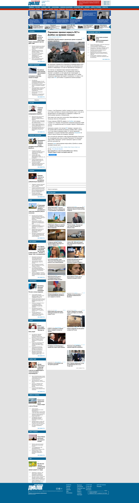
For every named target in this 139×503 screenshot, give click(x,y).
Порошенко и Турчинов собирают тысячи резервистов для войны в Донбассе (99, 48)
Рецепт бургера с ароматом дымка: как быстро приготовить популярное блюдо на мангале (38, 481)
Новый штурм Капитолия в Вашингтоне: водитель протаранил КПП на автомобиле (38, 231)
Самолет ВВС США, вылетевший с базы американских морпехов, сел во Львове (38, 156)
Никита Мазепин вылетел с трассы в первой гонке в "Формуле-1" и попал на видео (38, 340)
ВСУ (67, 128)
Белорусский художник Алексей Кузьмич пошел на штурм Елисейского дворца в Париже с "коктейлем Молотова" (38, 217)
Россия (37, 7)
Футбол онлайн (97, 9)
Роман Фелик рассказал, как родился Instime (41, 439)
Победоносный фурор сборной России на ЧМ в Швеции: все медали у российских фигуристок (37, 348)
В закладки (52, 154)
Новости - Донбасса (64, 147)
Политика (58, 147)
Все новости (32, 9)
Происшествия (78, 7)
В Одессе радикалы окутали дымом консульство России (38, 188)
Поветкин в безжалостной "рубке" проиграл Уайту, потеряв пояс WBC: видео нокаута (38, 344)
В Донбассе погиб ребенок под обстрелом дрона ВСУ (55, 364)
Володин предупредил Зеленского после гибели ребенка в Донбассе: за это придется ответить (56, 295)
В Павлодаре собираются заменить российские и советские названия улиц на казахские (56, 226)
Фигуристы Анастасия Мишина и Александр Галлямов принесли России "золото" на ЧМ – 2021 (38, 352)
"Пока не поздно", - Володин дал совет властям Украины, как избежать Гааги (38, 121)
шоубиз (87, 7)
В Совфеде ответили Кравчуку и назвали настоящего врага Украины (56, 346)
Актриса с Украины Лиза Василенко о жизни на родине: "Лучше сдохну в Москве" (37, 385)
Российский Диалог (57, 149)
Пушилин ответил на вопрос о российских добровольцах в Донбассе (74, 295)
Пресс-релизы (69, 9)
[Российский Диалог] (34, 5)
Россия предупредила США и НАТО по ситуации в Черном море (38, 85)
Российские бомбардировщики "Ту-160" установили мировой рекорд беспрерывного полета (38, 82)
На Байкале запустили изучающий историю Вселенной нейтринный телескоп (37, 419)
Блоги (56, 310)
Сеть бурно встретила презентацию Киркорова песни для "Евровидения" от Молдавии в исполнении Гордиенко (38, 269)
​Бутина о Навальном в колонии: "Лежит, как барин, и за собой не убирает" (75, 313)
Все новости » (41, 61)
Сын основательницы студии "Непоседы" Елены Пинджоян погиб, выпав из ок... (88, 27)
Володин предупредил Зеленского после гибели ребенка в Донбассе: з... (63, 21)
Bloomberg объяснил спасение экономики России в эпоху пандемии (75, 21)
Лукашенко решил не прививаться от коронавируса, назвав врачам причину (37, 56)
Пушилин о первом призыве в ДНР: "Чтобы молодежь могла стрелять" (38, 185)
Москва (38, 9)
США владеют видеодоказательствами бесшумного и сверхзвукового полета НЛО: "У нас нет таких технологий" (38, 410)
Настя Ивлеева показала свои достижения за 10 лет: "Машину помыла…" (38, 265)
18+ (45, 4)
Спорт (75, 9)
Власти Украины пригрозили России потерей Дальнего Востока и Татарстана (38, 190)
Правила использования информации (37, 493)
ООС (55, 77)
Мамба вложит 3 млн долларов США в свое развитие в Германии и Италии (37, 452)
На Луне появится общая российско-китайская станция (37, 425)
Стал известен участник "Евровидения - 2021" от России (37, 262)
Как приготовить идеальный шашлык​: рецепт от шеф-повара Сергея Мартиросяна (38, 477)
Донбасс (71, 121)
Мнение (56, 9)
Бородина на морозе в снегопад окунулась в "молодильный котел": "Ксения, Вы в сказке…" (37, 258)
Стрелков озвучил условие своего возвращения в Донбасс (98, 51)
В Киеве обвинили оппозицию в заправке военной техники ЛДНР (37, 194)
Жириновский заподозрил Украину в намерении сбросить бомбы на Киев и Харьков (38, 118)
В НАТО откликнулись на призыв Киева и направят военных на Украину (38, 160)
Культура (105, 7)
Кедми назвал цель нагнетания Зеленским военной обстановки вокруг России (55, 313)
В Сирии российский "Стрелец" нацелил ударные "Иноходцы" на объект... (49, 21)
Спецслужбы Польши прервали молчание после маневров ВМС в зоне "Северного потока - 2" (38, 296)
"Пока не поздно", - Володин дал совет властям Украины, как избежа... (35, 21)
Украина (43, 7)
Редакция (88, 488)
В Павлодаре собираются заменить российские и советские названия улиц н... (55, 27)
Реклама (99, 486)
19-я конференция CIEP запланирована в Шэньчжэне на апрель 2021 (38, 448)
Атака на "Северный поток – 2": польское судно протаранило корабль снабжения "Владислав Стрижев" (38, 305)
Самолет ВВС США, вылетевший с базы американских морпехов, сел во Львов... (71, 27)
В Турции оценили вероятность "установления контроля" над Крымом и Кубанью (38, 226)
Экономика (55, 7)
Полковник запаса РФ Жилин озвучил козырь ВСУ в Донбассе (74, 346)
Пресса (80, 9)
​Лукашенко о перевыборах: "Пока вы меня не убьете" (38, 95)
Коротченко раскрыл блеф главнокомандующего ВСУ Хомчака (102, 39)
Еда (92, 9)
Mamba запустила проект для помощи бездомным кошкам (37, 445)
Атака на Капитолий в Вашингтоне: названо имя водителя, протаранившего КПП (38, 222)
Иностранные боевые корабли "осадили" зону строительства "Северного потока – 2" (38, 310)
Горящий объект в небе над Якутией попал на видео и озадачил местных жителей (38, 422)
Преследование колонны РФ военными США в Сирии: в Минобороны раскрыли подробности (38, 89)
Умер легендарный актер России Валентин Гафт (37, 59)
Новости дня (86, 9)
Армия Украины (53, 147)
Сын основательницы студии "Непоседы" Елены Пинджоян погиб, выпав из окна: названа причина (38, 378)
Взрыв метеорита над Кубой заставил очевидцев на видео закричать (38, 414)
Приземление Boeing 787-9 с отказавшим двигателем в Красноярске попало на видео (38, 129)
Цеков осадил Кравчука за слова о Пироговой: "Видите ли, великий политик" (38, 125)
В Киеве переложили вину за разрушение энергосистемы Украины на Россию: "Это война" (38, 300)
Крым (46, 9)
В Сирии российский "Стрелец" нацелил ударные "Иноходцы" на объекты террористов (38, 152)
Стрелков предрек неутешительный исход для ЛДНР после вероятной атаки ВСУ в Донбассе (38, 164)
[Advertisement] (66, 94)
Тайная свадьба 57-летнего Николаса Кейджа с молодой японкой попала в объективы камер (38, 274)
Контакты (88, 489)
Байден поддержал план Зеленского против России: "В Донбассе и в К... (90, 14)
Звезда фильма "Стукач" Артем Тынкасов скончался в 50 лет (105, 27)
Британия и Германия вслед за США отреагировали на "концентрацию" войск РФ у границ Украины (38, 235)
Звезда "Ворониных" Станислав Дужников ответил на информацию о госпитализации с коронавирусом (56, 209)
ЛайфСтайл (62, 9)
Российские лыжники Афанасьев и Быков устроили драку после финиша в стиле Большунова (38, 336)
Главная (31, 7)
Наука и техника (96, 7)
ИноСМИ (51, 9)
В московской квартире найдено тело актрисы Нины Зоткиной (38, 388)
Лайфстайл (57, 206)
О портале (89, 486)
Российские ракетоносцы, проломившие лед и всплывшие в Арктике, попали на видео (90, 3)
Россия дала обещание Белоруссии (37, 92)
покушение (77, 132)
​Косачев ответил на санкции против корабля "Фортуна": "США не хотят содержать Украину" (38, 48)
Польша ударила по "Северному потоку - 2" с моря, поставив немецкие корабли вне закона (38, 314)
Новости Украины (71, 147)
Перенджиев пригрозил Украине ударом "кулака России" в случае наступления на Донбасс (37, 52)
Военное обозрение (66, 7)
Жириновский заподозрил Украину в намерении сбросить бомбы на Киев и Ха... (38, 27)
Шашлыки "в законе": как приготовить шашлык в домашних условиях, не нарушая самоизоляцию (37, 474)
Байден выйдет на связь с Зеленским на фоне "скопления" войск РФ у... (103, 21)
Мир (49, 7)
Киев (42, 9)
